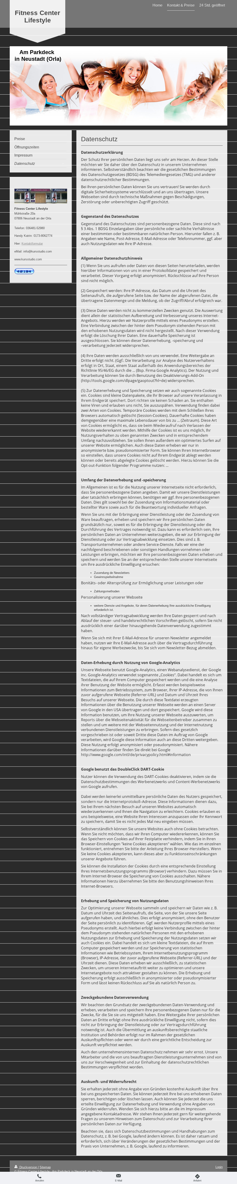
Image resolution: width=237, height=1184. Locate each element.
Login (219, 1167)
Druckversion (28, 1167)
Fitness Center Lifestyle (37, 16)
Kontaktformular (32, 243)
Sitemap (45, 1167)
